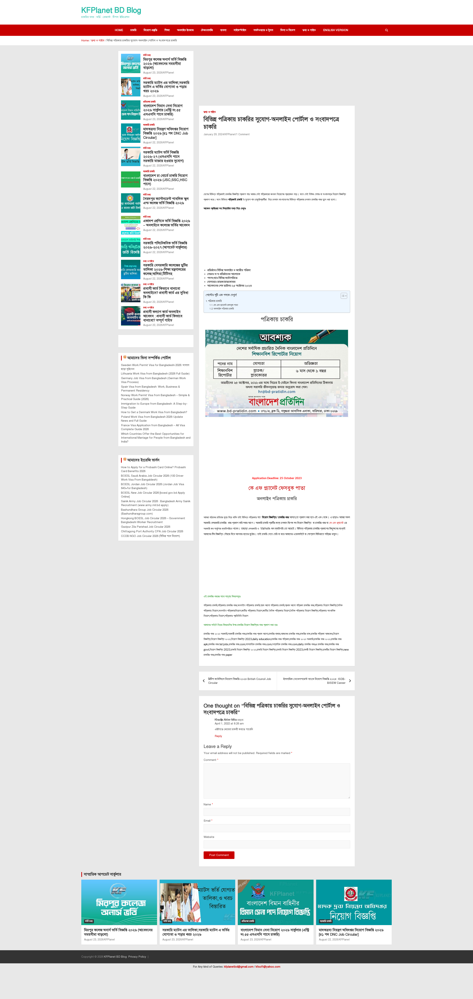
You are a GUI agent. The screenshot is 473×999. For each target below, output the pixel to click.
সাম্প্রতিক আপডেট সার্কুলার (102, 874)
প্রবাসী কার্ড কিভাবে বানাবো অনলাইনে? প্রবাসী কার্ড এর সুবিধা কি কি (165, 292)
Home (119, 30)
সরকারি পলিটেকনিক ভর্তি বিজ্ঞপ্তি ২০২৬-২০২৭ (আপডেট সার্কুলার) (165, 245)
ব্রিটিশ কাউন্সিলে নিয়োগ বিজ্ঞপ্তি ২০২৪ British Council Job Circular (239, 681)
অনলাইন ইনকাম (185, 30)
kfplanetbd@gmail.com (238, 966)
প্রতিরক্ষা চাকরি (149, 102)
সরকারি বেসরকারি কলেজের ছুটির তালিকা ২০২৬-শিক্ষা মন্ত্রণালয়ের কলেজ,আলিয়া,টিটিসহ (165, 269)
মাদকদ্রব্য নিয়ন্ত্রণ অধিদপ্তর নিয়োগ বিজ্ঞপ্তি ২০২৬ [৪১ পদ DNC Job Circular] (165, 133)
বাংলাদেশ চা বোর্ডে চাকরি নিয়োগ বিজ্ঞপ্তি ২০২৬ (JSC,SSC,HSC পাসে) (165, 179)
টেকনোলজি (207, 30)
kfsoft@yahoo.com (268, 966)
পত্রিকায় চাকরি (215, 301)
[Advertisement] (277, 78)
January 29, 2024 (214, 134)
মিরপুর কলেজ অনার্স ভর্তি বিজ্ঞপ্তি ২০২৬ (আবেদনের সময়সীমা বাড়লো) (164, 63)
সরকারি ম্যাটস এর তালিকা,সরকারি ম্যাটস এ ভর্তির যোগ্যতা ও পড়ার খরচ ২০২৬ (166, 87)
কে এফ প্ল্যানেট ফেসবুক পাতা (226, 305)
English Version (335, 30)
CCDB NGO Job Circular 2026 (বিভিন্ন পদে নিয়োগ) (150, 536)
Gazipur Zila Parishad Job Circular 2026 (145, 526)
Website (209, 837)
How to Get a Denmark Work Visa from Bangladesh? (154, 412)
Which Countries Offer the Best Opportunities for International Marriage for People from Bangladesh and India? (155, 437)
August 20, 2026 (153, 302)
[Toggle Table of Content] (342, 296)
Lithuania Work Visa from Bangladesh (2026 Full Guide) (155, 373)
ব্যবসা (223, 30)
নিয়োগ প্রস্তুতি (150, 30)
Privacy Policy (137, 956)
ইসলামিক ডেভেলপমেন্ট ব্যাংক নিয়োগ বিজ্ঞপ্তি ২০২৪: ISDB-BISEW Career (314, 681)
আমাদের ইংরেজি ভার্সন (143, 460)
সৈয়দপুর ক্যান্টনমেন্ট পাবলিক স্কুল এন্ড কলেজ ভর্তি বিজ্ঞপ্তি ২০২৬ (166, 201)
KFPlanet (230, 134)
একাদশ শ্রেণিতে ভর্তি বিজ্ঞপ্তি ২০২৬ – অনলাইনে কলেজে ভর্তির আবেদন (166, 223)
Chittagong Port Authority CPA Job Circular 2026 (152, 531)
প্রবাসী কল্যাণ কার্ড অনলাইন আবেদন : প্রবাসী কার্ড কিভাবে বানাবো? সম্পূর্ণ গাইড (162, 316)
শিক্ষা (167, 30)
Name (208, 804)
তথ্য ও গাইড (309, 30)
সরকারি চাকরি (149, 125)
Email (208, 820)
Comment (211, 760)
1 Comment (243, 134)
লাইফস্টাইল (240, 30)
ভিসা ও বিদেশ (287, 30)
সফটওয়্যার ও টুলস (263, 30)
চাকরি (133, 30)
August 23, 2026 (153, 72)
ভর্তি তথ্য (147, 55)
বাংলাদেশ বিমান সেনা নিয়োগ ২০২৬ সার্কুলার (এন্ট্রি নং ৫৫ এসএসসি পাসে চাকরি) (163, 110)
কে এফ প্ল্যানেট (336, 522)
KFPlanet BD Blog (111, 10)
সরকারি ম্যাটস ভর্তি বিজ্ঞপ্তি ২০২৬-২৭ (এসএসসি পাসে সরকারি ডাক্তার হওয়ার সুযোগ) (163, 156)
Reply (218, 736)
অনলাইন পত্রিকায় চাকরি (224, 308)
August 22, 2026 (153, 142)
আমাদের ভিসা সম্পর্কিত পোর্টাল (149, 358)
